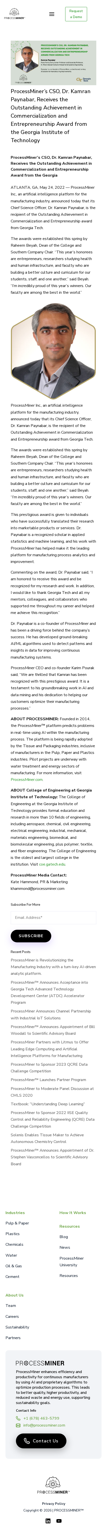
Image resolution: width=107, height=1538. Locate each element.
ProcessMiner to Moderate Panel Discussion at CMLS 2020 (52, 1092)
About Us (14, 1295)
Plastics (12, 1234)
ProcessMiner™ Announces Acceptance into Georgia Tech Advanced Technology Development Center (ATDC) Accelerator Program (49, 993)
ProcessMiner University (71, 1262)
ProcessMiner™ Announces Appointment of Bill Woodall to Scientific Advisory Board (53, 1030)
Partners (13, 1338)
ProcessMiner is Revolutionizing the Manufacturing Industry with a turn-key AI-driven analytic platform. (53, 966)
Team (10, 1305)
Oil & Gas (13, 1266)
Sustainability (17, 1327)
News (64, 1247)
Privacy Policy (53, 1503)
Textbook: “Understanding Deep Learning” (48, 1104)
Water (11, 1255)
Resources (69, 1226)
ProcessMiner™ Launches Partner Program (48, 1080)
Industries (15, 1213)
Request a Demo (76, 14)
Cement (12, 1276)
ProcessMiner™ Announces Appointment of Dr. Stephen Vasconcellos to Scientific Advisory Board (52, 1157)
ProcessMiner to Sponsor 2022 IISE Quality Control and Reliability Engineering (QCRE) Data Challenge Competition (53, 1119)
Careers (12, 1316)
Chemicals (14, 1244)
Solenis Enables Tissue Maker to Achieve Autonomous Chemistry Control (47, 1138)
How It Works (72, 1213)
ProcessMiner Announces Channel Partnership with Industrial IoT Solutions (51, 1014)
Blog (63, 1237)
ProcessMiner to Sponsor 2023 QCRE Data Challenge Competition (49, 1068)
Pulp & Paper (17, 1223)
